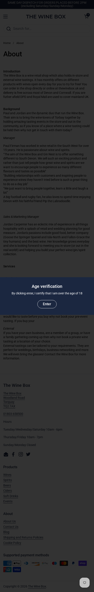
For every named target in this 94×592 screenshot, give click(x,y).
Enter (47, 304)
